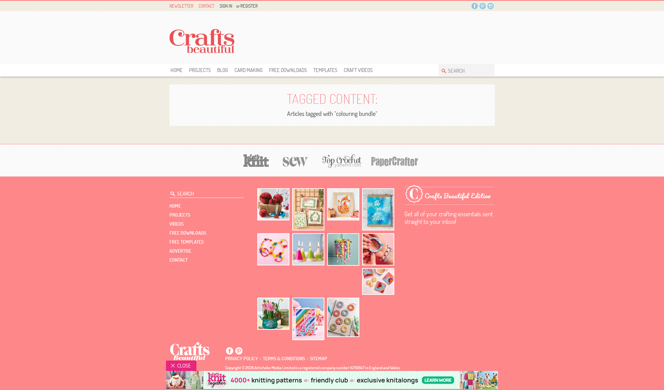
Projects (200, 70)
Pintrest (482, 6)
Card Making (248, 70)
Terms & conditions (284, 358)
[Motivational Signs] (378, 209)
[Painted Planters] (273, 313)
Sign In (226, 6)
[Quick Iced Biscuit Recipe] (343, 317)
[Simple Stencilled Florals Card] (308, 318)
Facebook (474, 6)
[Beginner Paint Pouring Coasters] (378, 281)
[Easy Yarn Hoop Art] (273, 249)
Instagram (490, 6)
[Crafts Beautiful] (190, 351)
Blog (222, 70)
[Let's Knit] (256, 160)
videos (176, 224)
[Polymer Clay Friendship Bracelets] (378, 249)
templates (325, 70)
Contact (206, 6)
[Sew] (295, 161)
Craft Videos (358, 70)
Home (176, 70)
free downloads (288, 70)
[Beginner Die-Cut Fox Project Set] (343, 204)
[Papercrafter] (394, 160)
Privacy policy (241, 358)
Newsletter (181, 6)
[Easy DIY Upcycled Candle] (308, 249)
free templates (186, 242)
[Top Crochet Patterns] (340, 161)
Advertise (180, 251)
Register (249, 6)
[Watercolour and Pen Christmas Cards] (308, 209)
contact (178, 260)
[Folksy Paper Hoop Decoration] (343, 249)
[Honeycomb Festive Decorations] (273, 204)
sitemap (318, 358)
